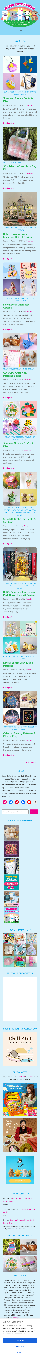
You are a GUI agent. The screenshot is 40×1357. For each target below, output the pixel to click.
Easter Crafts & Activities (24, 656)
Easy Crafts (30, 92)
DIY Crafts (17, 369)
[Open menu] (21, 31)
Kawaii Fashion (20, 301)
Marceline (29, 105)
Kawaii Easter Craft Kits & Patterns (18, 664)
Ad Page (16, 1317)
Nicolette (29, 173)
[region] (20, 1337)
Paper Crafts (20, 94)
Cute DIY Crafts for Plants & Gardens (19, 520)
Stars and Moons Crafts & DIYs (18, 100)
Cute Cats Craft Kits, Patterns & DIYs (15, 374)
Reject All (20, 1353)
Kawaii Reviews (20, 228)
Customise (20, 1346)
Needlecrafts (29, 369)
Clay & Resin (9, 92)
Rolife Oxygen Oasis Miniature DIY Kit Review (17, 236)
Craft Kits (19, 92)
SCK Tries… (17, 162)
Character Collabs (15, 298)
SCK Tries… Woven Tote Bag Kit (19, 168)
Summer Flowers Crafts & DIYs (18, 445)
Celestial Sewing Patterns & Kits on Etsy (19, 735)
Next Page (31, 762)
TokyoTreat (21, 1077)
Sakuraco (30, 1077)
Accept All (20, 1340)
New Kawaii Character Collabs (16, 306)
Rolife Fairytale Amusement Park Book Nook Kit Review (19, 594)
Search (33, 812)
